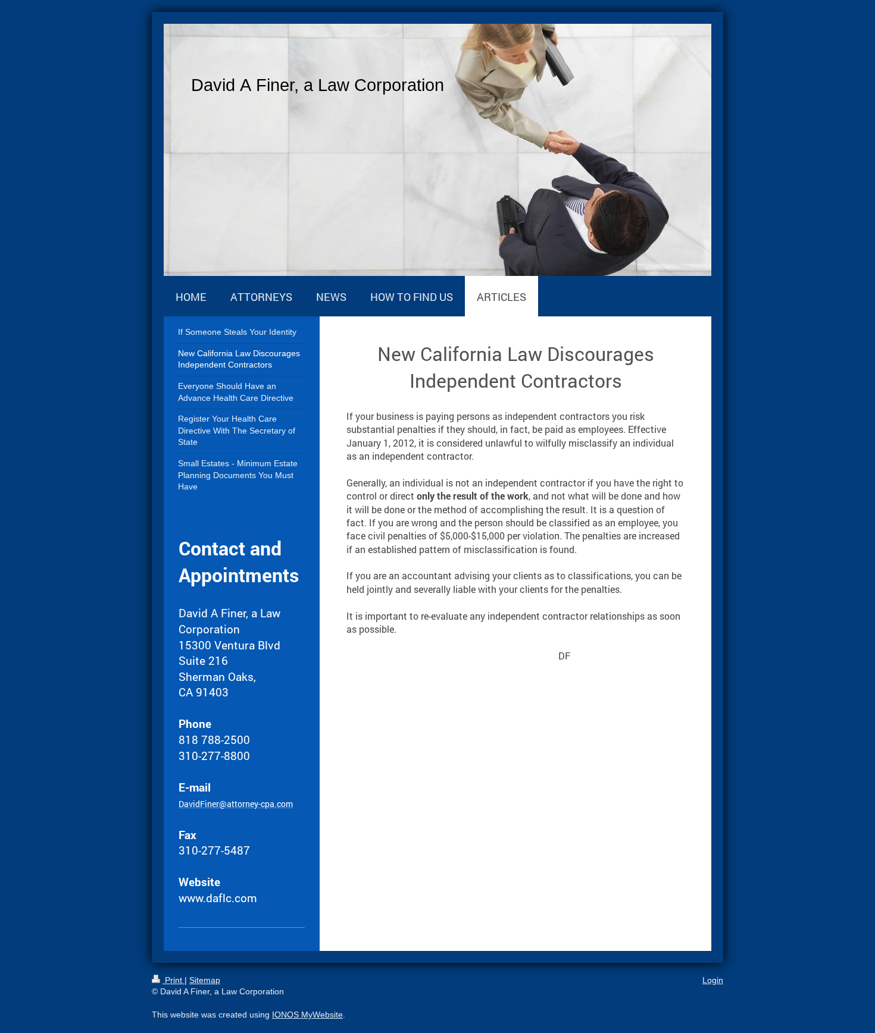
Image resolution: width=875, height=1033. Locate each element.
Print (173, 980)
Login (712, 980)
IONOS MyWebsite (307, 1014)
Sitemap (204, 980)
